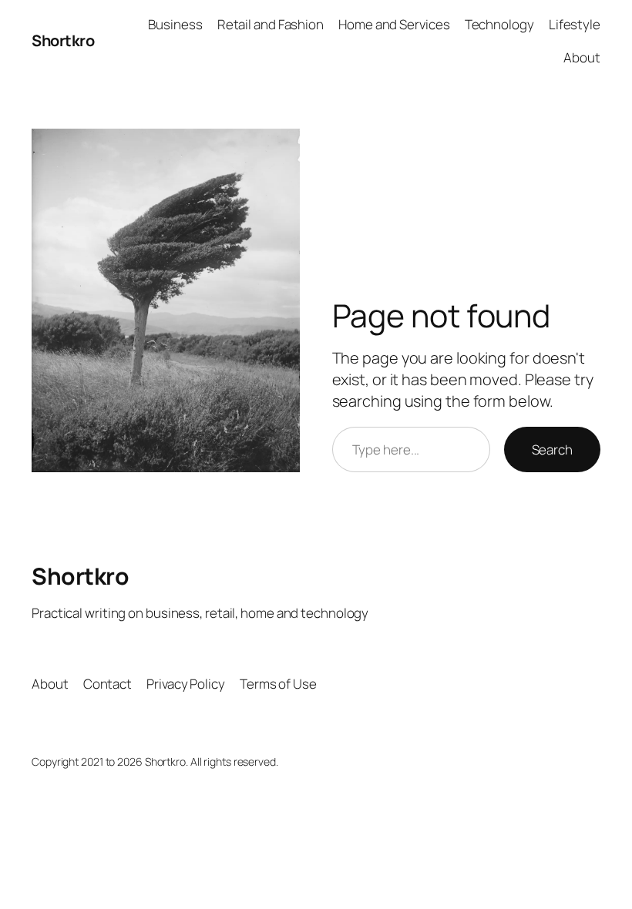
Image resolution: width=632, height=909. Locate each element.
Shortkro (63, 40)
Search (552, 449)
